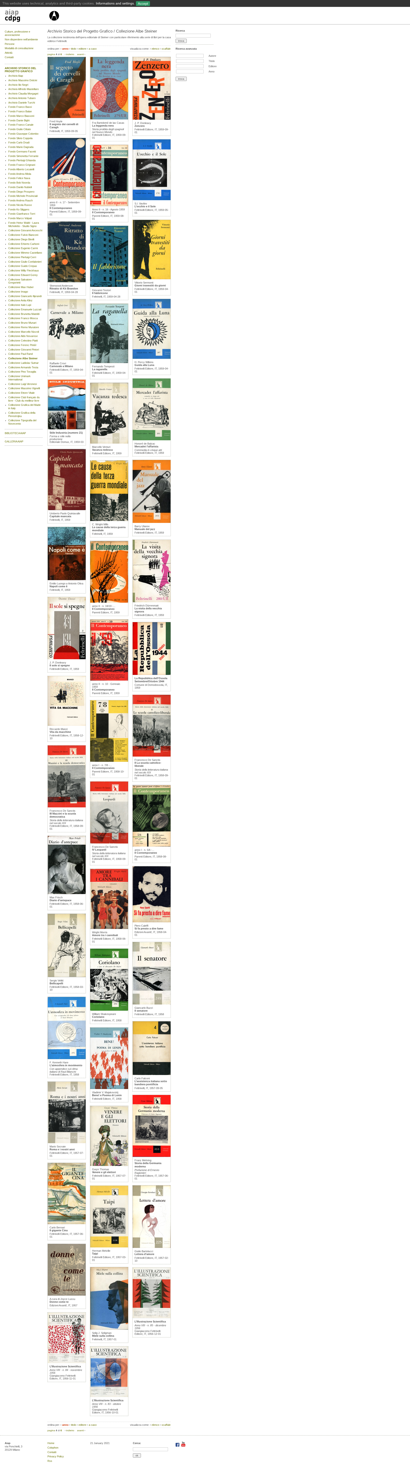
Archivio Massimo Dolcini (22, 80)
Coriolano (98, 1016)
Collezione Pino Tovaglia (22, 371)
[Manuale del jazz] (152, 522)
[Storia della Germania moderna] (152, 1156)
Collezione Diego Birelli (21, 239)
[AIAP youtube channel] (183, 1445)
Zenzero (140, 125)
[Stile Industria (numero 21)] (67, 428)
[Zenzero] (152, 118)
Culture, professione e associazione (17, 33)
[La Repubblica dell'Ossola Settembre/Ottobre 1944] (152, 674)
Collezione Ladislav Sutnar (23, 362)
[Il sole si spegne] (67, 658)
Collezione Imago (18, 291)
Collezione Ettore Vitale (21, 392)
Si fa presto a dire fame (149, 928)
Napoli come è (58, 586)
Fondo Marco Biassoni (21, 115)
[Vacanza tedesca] (109, 442)
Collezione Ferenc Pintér (22, 345)
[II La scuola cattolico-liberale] (152, 755)
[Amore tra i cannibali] (109, 928)
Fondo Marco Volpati (20, 218)
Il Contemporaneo (61, 208)
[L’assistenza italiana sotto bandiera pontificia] (152, 1074)
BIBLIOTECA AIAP (15, 433)
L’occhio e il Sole (145, 206)
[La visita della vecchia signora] (152, 601)
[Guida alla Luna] (152, 357)
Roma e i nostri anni (62, 1149)
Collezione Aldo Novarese (23, 336)
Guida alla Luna (144, 365)
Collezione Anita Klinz (20, 300)
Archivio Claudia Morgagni (23, 93)
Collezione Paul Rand (20, 353)
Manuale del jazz (145, 529)
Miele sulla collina (103, 1335)
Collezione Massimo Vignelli (24, 388)
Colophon (52, 1447)
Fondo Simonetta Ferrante (23, 156)
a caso (93, 48)
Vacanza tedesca (102, 449)
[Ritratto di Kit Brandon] (67, 281)
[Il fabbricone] (109, 285)
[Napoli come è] (67, 579)
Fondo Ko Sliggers (18, 209)
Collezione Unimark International (19, 378)
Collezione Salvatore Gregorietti (20, 281)
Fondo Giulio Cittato (19, 129)
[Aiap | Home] (54, 22)
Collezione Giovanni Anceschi (25, 230)
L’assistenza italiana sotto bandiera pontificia (151, 1083)
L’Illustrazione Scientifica (65, 1366)
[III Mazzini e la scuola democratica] (67, 806)
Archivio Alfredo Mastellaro (23, 89)
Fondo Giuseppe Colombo (23, 133)
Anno (211, 71)
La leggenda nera (103, 125)
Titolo (212, 61)
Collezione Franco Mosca (23, 318)
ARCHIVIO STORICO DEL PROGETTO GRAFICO (20, 70)
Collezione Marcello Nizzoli (23, 331)
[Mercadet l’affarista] (152, 439)
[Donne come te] (67, 1294)
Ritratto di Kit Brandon (64, 288)
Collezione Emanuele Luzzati (24, 309)
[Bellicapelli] (67, 976)
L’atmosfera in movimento (66, 1065)
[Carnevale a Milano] (67, 359)
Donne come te (59, 1301)
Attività (8, 52)
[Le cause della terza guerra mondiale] (109, 520)
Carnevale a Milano (61, 366)
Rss (49, 1460)
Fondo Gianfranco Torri (21, 213)
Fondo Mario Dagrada (20, 147)
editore (82, 48)
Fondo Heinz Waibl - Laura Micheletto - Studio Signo (23, 224)
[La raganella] (109, 362)
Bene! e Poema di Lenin (107, 1095)
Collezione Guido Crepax (22, 266)
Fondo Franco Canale (20, 124)
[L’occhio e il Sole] (152, 199)
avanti (80, 54)
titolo (73, 48)
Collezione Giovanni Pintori (23, 349)
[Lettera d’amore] (152, 1247)
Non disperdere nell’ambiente (21, 39)
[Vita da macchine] (67, 724)
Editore (213, 66)
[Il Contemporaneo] (67, 198)
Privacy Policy (55, 1456)
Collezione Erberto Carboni (23, 243)
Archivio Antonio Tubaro (22, 98)
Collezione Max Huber (21, 287)
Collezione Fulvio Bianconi (23, 234)
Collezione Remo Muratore (23, 327)
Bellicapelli (56, 983)
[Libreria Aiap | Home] (27, 16)
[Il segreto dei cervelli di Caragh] (67, 117)
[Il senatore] (152, 1003)
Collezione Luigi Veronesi (22, 384)
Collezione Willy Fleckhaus (23, 270)
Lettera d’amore (144, 1254)
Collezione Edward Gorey (23, 275)
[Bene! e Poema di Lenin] (109, 1088)
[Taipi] (109, 1246)
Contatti (9, 57)
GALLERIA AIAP (14, 441)
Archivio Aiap (15, 75)
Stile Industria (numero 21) (66, 432)
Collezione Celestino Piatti (23, 340)
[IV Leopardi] (109, 842)
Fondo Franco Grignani (21, 164)
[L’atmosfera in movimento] (67, 1058)
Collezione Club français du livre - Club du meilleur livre (24, 399)
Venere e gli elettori (104, 1172)
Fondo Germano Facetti (22, 151)
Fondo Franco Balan (20, 111)
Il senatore (141, 1010)
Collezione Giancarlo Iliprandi (25, 296)
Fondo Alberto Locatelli (21, 169)
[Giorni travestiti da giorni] (152, 278)
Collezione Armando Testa (23, 367)
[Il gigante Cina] (67, 1223)
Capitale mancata (60, 516)
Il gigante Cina (59, 1230)
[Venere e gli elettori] (109, 1165)
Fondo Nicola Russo (20, 205)
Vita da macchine (60, 731)
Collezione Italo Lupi (19, 304)
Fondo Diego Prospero (21, 191)
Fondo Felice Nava (19, 178)
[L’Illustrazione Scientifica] (67, 1362)
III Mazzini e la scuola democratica (63, 815)
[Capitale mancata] (67, 509)
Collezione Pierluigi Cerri (22, 257)
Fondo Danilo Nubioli (20, 187)
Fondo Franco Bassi (20, 106)
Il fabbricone (100, 293)
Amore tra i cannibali (105, 935)
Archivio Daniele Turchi (21, 102)
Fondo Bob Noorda (19, 182)
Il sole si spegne (60, 665)
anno (65, 48)
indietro (70, 54)
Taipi (95, 1253)
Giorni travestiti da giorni (150, 285)
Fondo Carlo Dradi (18, 142)
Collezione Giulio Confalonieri (25, 261)
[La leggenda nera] (109, 118)
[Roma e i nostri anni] (67, 1142)
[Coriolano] (109, 1009)
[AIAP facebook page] (178, 1445)
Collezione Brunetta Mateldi (23, 314)
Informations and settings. (115, 3)
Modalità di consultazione (19, 48)
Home (50, 1443)
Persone (9, 44)
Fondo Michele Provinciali (22, 195)
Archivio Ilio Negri (18, 84)
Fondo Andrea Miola (19, 173)
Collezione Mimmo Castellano (25, 252)
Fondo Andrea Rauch (20, 200)
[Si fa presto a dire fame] (152, 921)
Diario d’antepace (60, 900)
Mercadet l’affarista (146, 446)
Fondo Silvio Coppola (20, 138)
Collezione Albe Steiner (22, 358)
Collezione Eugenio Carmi (23, 248)
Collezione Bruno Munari (22, 322)
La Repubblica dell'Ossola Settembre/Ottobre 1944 (151, 680)
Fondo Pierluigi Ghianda (22, 160)
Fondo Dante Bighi (18, 120)
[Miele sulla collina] (109, 1328)
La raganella (99, 369)
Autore (212, 55)
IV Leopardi (99, 849)
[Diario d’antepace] (67, 893)
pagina (51, 54)
